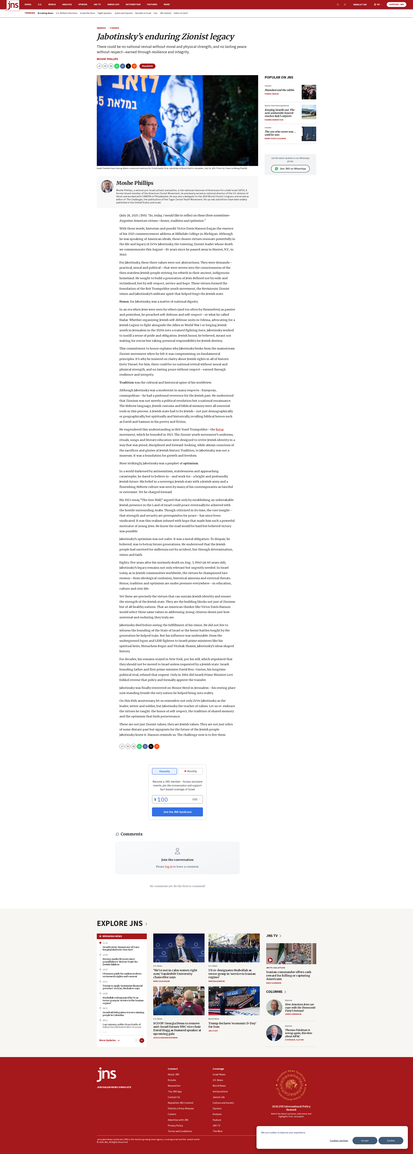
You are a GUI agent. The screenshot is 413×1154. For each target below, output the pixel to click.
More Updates (107, 1040)
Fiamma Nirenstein (274, 120)
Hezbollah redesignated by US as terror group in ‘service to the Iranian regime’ (123, 1000)
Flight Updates (105, 13)
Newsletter (360, 4)
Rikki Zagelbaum (161, 981)
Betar (220, 429)
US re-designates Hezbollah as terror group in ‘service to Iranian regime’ (232, 973)
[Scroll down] (141, 1040)
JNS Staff (213, 1030)
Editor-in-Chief (181, 13)
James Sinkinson (293, 1014)
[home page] (12, 5)
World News (213, 1019)
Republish (147, 66)
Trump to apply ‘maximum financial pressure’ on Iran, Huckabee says (122, 987)
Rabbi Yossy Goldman (275, 138)
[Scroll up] (136, 1040)
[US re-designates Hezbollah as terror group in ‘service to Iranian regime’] (234, 948)
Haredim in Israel (143, 13)
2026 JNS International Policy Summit (291, 1108)
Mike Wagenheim (216, 981)
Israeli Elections (87, 13)
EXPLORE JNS (120, 923)
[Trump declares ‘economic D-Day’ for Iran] (234, 1000)
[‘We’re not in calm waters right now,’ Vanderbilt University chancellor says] (179, 948)
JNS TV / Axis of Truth (275, 967)
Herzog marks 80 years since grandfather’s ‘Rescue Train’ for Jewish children (120, 962)
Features (152, 4)
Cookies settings (339, 1140)
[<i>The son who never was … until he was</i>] (309, 134)
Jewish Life (113, 4)
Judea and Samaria (123, 13)
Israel (28, 4)
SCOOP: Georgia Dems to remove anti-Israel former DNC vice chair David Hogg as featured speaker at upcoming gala (177, 1028)
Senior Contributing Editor (277, 105)
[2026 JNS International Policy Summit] (291, 1085)
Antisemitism (133, 4)
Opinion (82, 4)
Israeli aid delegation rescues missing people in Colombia (123, 1014)
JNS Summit (165, 13)
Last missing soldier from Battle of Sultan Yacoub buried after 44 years (122, 1026)
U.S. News (157, 966)
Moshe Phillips (107, 59)
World (52, 4)
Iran (155, 13)
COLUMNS (274, 991)
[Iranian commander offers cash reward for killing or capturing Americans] (291, 953)
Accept (365, 1140)
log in (169, 866)
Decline (391, 1140)
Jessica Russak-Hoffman (165, 1037)
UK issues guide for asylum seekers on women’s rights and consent (122, 975)
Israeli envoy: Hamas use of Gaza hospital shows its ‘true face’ (121, 948)
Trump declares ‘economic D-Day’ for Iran (232, 1025)
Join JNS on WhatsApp (293, 168)
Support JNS (396, 4)
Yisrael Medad (272, 94)
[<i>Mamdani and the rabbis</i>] (309, 92)
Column (114, 28)
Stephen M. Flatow (294, 1040)
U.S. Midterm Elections (66, 13)
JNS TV (97, 4)
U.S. (40, 4)
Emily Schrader (273, 983)
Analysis (67, 4)
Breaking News (112, 936)
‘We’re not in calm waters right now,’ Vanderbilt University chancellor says (175, 973)
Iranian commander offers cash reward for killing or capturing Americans (288, 975)
